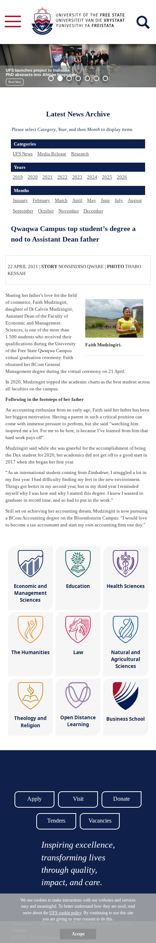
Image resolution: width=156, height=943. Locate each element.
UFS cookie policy (65, 912)
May (91, 200)
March (61, 200)
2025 (107, 177)
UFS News (23, 153)
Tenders (56, 820)
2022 (62, 177)
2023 (77, 177)
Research (80, 153)
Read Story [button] (14, 82)
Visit (78, 799)
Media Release (51, 153)
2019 (18, 177)
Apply (34, 799)
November (68, 211)
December (93, 211)
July (119, 200)
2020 (33, 177)
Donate (121, 799)
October (46, 211)
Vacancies (100, 820)
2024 (92, 177)
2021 (47, 177)
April (77, 200)
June (105, 200)
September (23, 211)
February (41, 200)
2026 (122, 177)
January (20, 200)
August (135, 200)
